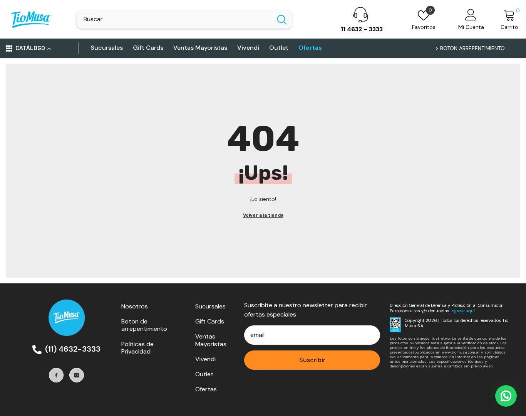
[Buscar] (184, 19)
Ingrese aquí (463, 310)
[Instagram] (76, 375)
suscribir (312, 360)
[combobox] (174, 19)
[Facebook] (56, 375)
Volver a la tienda (263, 215)
